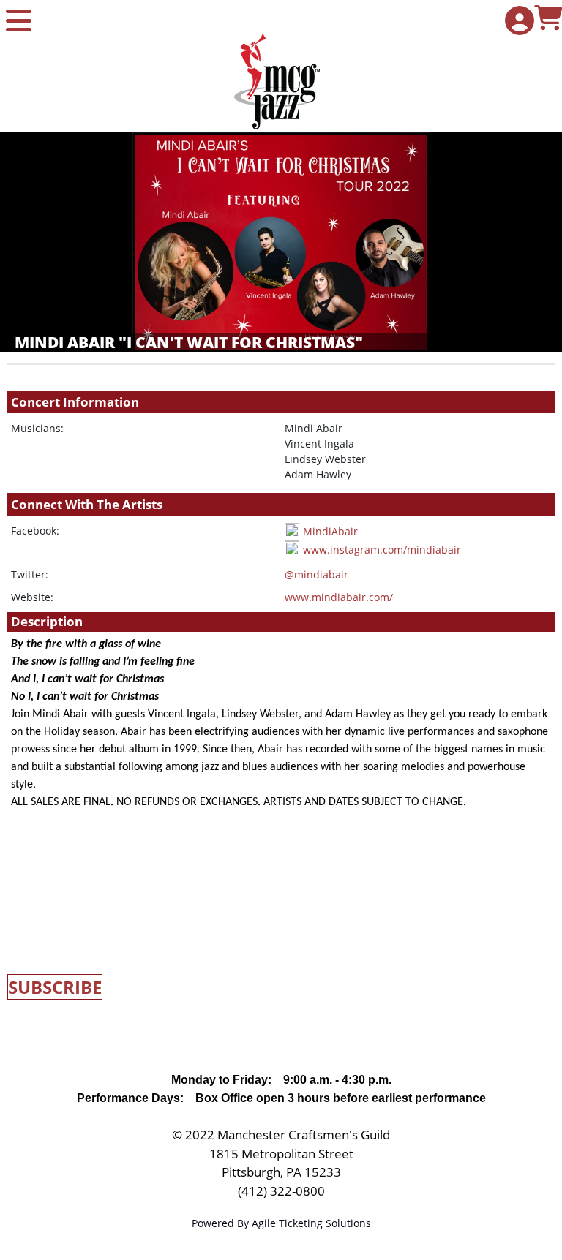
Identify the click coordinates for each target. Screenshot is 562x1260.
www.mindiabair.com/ (339, 597)
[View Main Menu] (16, 21)
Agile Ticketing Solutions (311, 1223)
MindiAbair (330, 531)
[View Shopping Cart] (545, 19)
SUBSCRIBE (55, 987)
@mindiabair (316, 574)
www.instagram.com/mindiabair (382, 550)
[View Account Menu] (515, 21)
